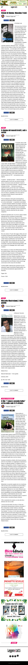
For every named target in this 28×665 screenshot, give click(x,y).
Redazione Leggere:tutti (10, 16)
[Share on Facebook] (6, 20)
